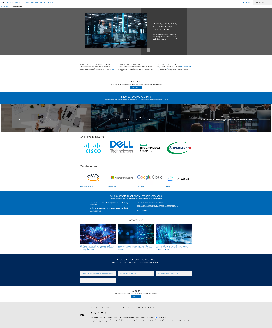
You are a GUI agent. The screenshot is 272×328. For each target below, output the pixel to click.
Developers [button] (34, 2)
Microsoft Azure (112, 186)
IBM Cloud (167, 186)
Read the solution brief (95, 210)
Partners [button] (42, 2)
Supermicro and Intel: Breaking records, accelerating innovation (109, 204)
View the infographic (142, 210)
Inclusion (144, 308)
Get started (123, 57)
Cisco (81, 157)
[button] (136, 68)
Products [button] (10, 2)
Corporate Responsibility (134, 308)
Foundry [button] (50, 2)
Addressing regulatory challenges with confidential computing (97, 273)
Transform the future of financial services (151, 203)
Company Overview (96, 308)
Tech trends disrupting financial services (168, 273)
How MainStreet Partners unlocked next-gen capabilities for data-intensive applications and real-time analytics (172, 248)
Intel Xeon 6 (150, 68)
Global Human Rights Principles (178, 320)
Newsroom (113, 308)
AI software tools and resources (128, 273)
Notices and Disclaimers (116, 320)
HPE (138, 157)
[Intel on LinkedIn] (98, 313)
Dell (109, 157)
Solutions (135, 57)
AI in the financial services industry (90, 280)
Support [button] (17, 2)
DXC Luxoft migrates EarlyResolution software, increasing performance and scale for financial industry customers (97, 248)
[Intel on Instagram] (105, 313)
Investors (119, 308)
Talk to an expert (136, 87)
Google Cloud (140, 186)
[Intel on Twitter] (95, 313)
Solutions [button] (26, 2)
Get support (136, 297)
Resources (160, 57)
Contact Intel (105, 308)
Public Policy (151, 308)
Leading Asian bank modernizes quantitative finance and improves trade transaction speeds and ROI (135, 248)
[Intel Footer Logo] (83, 314)
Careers (125, 308)
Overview (111, 57)
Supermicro (168, 157)
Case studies (148, 57)
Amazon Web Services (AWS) (87, 186)
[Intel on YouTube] (102, 313)
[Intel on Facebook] (91, 313)
